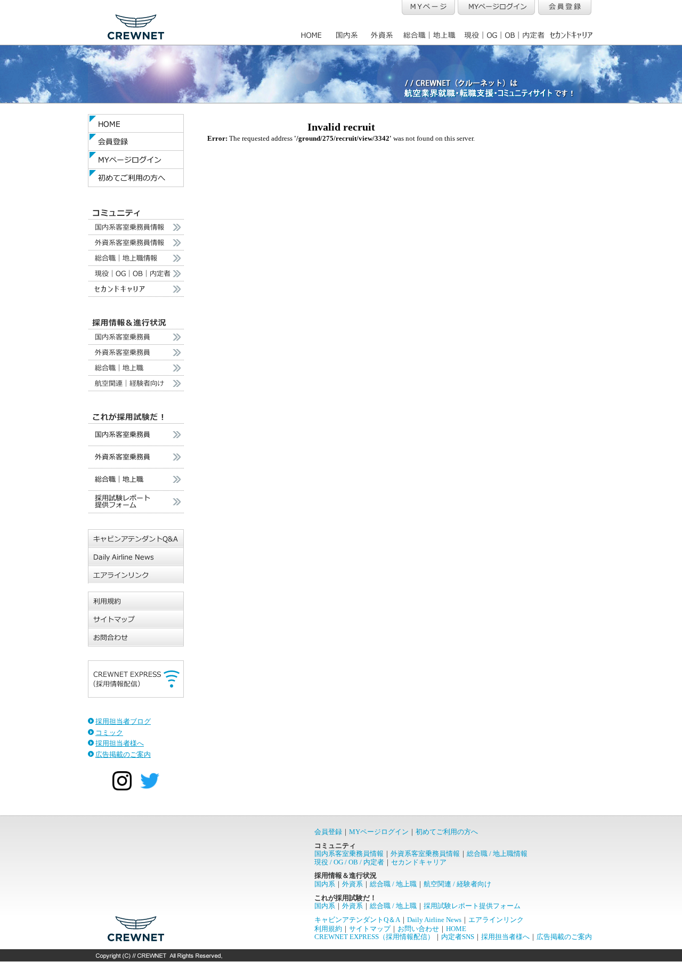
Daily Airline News (434, 920)
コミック (109, 733)
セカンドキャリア (418, 862)
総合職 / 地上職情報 (497, 854)
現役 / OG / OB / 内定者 (349, 862)
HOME (456, 929)
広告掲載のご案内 (123, 754)
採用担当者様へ (119, 743)
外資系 (352, 884)
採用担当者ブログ (123, 721)
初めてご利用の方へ (447, 832)
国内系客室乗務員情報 (349, 854)
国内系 (324, 884)
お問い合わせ (418, 929)
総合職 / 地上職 (393, 884)
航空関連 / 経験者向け (457, 884)
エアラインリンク (496, 920)
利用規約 (328, 929)
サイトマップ (370, 929)
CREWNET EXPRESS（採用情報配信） (374, 937)
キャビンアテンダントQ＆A (357, 920)
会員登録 (328, 832)
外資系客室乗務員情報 (425, 854)
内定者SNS (457, 937)
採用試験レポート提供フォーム (472, 906)
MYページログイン (379, 832)
